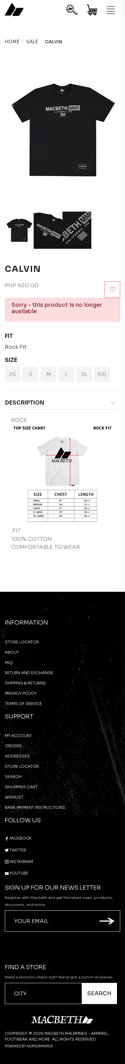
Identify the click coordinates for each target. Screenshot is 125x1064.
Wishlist (14, 797)
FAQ (9, 662)
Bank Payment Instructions (35, 807)
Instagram (21, 861)
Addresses (17, 756)
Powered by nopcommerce (29, 1046)
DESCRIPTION (24, 402)
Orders (13, 745)
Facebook (20, 838)
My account (18, 735)
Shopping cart (21, 786)
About (12, 652)
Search (13, 776)
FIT (9, 336)
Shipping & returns (25, 683)
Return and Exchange (29, 672)
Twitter (17, 850)
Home (12, 42)
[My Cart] (92, 11)
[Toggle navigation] (110, 10)
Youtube (18, 873)
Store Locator (22, 642)
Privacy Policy (21, 693)
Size (11, 360)
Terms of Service (23, 703)
